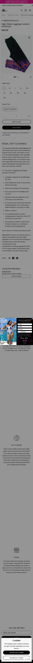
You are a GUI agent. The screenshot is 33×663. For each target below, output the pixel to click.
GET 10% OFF (25, 340)
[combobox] (19, 332)
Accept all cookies (16, 653)
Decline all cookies (16, 658)
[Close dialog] (32, 318)
